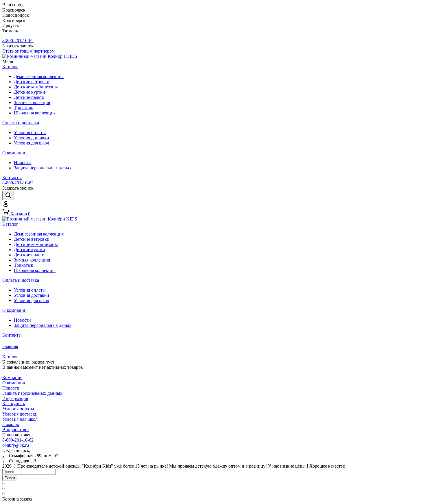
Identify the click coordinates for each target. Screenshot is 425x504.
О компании (14, 382)
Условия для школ (20, 419)
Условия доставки (20, 414)
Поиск (10, 478)
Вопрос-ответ (15, 429)
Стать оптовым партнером (28, 51)
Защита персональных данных (32, 393)
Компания (12, 377)
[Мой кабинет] (5, 205)
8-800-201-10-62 (18, 40)
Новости (10, 388)
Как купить (13, 403)
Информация (15, 398)
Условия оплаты (18, 408)
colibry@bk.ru (15, 445)
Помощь (10, 424)
